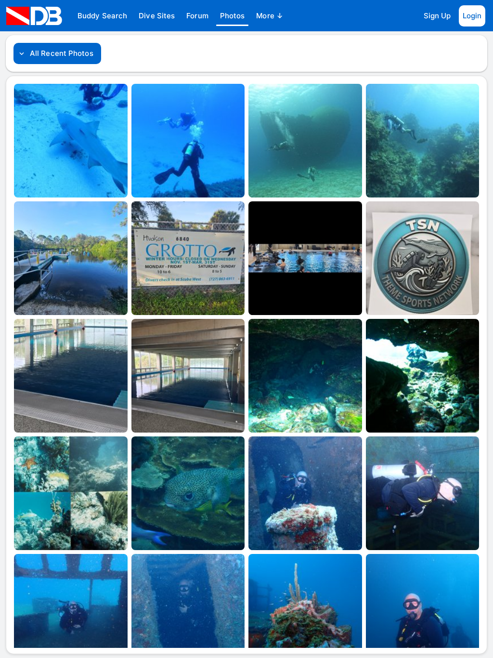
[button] (102, 16)
